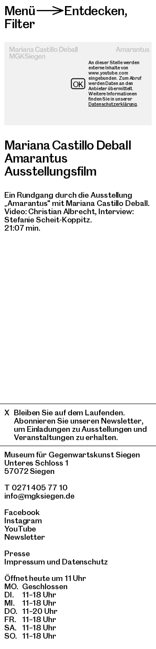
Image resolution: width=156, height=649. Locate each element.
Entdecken (94, 10)
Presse (17, 553)
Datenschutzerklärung (112, 104)
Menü (20, 10)
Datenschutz (85, 561)
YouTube (20, 528)
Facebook (22, 512)
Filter (19, 23)
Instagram (23, 520)
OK (78, 84)
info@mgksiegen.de (39, 495)
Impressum (24, 561)
